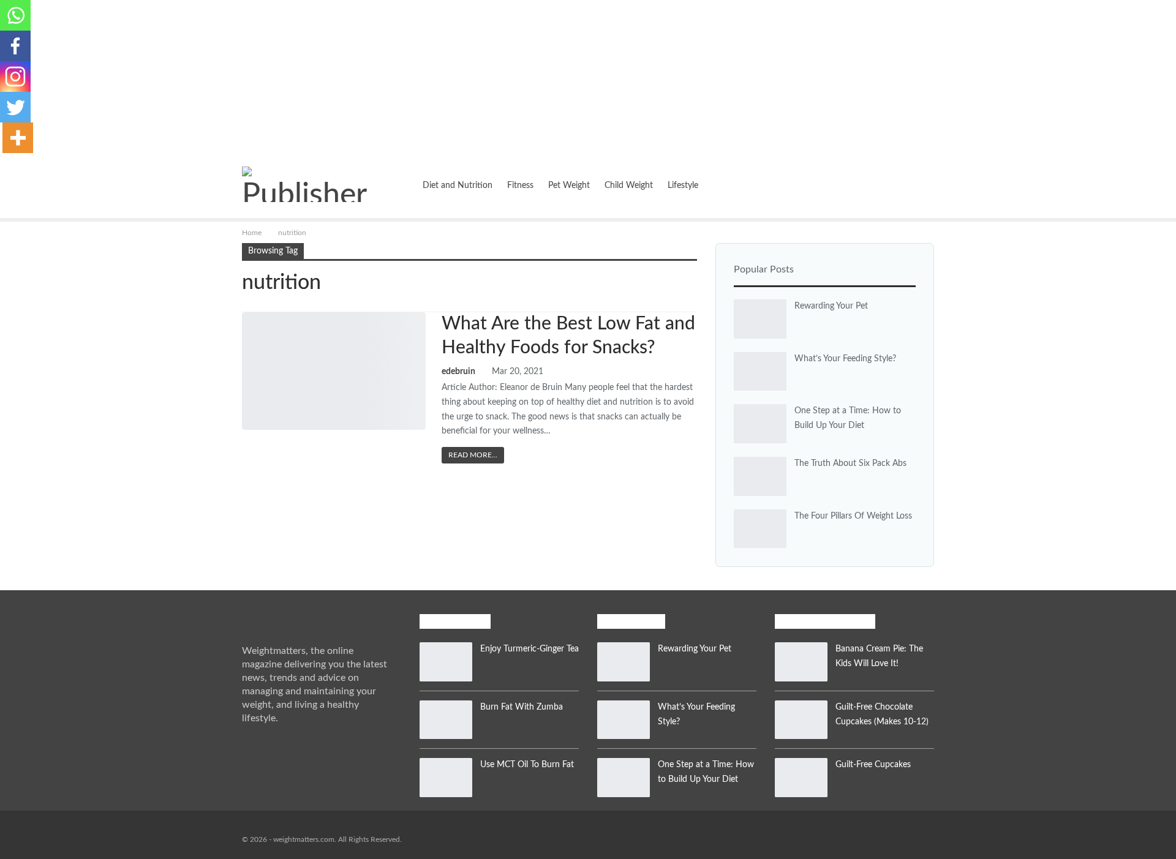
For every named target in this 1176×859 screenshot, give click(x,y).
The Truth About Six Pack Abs (850, 463)
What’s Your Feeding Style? (845, 358)
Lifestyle (683, 185)
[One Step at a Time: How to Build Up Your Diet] (760, 423)
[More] (18, 137)
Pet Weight (569, 185)
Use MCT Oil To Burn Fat (527, 764)
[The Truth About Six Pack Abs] (760, 476)
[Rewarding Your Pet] (760, 319)
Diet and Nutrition (457, 185)
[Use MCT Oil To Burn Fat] (446, 777)
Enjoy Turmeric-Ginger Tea (529, 649)
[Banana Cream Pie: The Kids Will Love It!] (801, 661)
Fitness (520, 185)
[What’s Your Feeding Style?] (760, 371)
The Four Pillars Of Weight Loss (853, 516)
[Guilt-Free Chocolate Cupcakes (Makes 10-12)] (801, 720)
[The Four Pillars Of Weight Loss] (760, 529)
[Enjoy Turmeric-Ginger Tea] (446, 661)
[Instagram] (15, 76)
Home (396, 185)
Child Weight (629, 185)
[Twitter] (15, 107)
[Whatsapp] (15, 15)
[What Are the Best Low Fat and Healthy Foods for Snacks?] (334, 371)
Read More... (472, 455)
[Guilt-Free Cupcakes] (801, 777)
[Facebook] (15, 46)
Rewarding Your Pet (831, 306)
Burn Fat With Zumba (521, 707)
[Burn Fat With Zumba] (446, 720)
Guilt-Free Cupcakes (873, 764)
